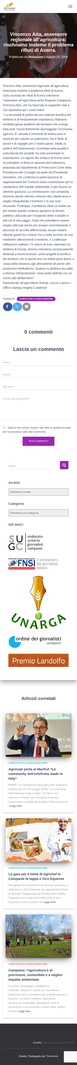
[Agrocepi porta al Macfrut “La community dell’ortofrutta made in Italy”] (38, 734)
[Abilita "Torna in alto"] (69, 1057)
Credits (37, 1042)
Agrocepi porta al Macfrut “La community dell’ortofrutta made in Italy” (35, 773)
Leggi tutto (15, 805)
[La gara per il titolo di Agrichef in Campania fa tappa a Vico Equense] (38, 839)
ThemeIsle (52, 1056)
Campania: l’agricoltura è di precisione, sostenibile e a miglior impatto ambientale (35, 974)
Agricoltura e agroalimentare (36, 299)
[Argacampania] (11, 6)
